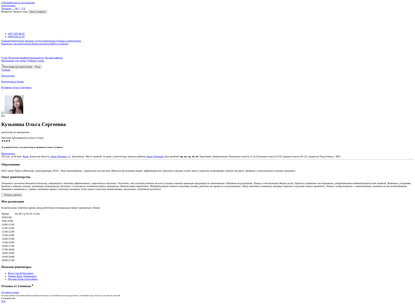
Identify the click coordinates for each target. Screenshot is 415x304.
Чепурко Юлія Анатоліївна (22, 279)
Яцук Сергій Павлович (20, 273)
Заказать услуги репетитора (40, 40)
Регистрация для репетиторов (17, 67)
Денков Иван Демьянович (22, 276)
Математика (8, 153)
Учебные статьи (35, 60)
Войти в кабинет (59, 43)
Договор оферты (53, 57)
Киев (26, 156)
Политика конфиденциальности (26, 57)
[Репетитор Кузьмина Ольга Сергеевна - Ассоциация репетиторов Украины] (207, 104)
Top (3, 301)
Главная (6, 40)
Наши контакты (41, 43)
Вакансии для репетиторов (16, 43)
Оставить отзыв (10, 292)
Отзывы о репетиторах (68, 40)
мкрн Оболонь (59, 156)
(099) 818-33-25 (16, 36)
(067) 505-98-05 (16, 33)
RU (17, 8)
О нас (4, 57)
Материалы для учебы (13, 60)
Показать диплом (12, 195)
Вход (37, 67)
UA (23, 8)
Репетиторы (18, 40)
